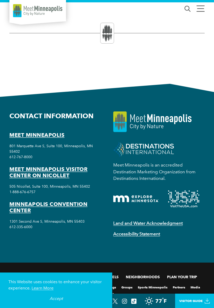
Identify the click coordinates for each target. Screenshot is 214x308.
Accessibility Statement (136, 233)
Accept (56, 298)
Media (195, 287)
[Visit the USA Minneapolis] (183, 199)
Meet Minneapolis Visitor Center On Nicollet (48, 172)
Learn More (43, 288)
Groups (127, 287)
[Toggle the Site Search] (188, 8)
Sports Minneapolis (153, 287)
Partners (179, 287)
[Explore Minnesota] (136, 198)
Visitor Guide (191, 301)
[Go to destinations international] (143, 149)
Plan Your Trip (182, 277)
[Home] (37, 10)
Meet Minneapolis (36, 135)
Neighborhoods (143, 277)
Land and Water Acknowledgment (148, 223)
